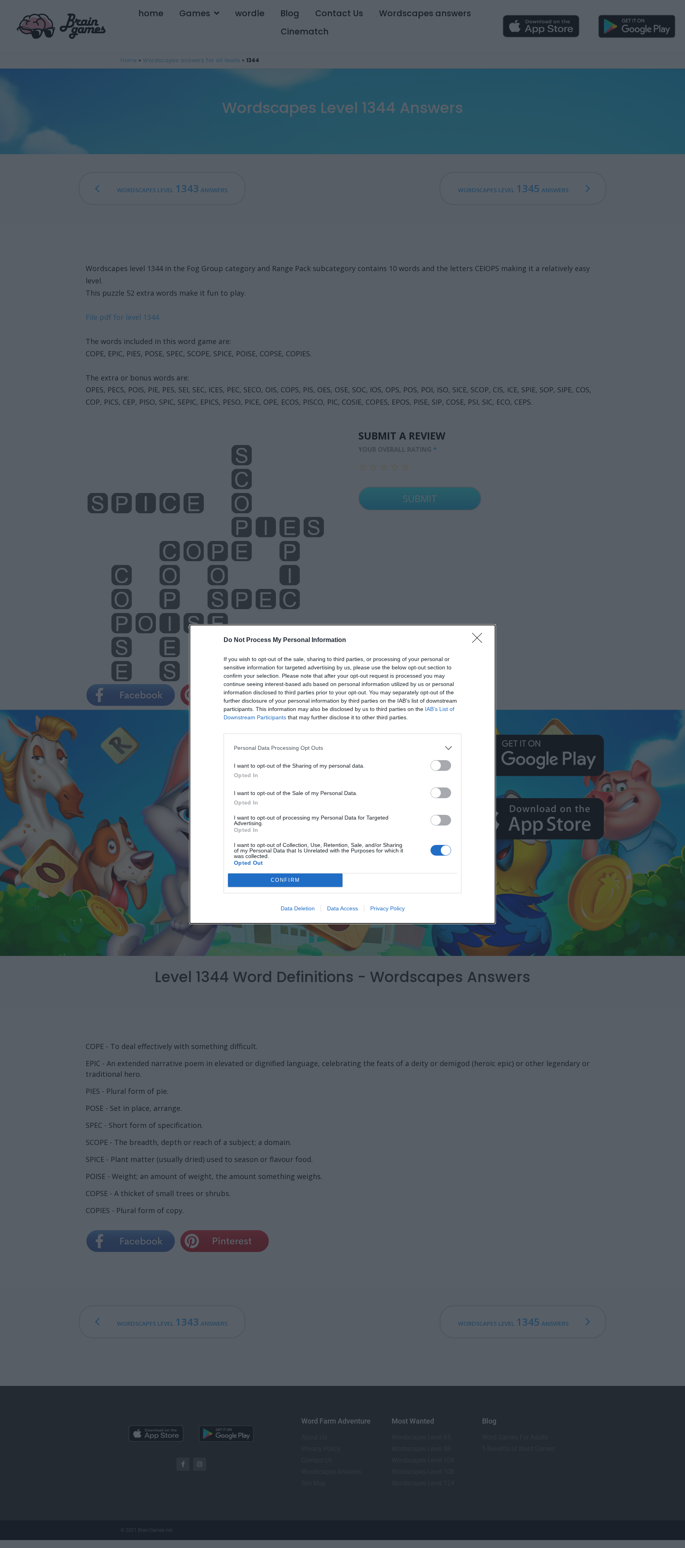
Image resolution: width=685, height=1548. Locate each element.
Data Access (342, 908)
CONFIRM (285, 880)
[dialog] (342, 774)
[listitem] (342, 748)
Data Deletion (298, 908)
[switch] (441, 765)
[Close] (479, 640)
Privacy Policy (387, 908)
